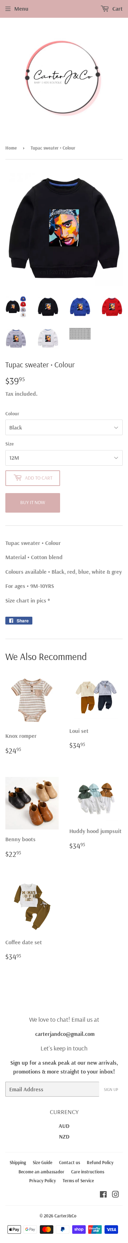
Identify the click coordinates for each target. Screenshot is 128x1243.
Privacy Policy (42, 1180)
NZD (64, 1136)
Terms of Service (78, 1180)
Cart (117, 8)
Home (11, 148)
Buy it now (32, 502)
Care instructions (87, 1171)
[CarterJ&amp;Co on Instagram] (115, 1195)
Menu (21, 8)
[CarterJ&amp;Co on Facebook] (103, 1195)
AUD (64, 1125)
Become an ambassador (41, 1171)
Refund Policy (100, 1162)
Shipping (18, 1162)
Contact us (69, 1162)
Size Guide (42, 1162)
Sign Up (111, 1089)
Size (9, 444)
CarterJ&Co (65, 1215)
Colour (12, 413)
